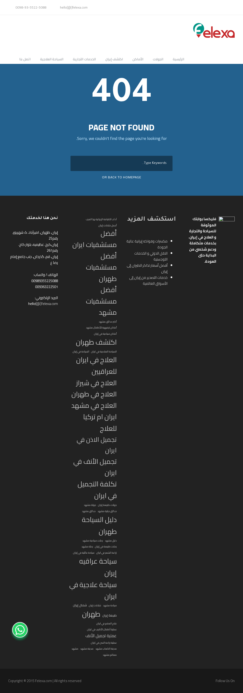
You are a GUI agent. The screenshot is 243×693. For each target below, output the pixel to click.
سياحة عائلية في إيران (83, 553)
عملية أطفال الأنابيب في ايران (102, 629)
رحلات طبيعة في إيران (106, 546)
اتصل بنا (25, 59)
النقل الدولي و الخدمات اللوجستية (151, 256)
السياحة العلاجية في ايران (104, 351)
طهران (91, 614)
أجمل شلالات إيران (107, 225)
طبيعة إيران (109, 615)
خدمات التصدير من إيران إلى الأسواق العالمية (148, 280)
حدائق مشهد (89, 511)
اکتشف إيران (114, 59)
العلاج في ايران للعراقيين (96, 365)
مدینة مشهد (86, 648)
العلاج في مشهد (94, 405)
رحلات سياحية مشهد (92, 540)
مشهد (74, 648)
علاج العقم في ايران (106, 623)
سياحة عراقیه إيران (98, 567)
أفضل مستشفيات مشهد (101, 301)
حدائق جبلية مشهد (107, 511)
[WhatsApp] (20, 630)
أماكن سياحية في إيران (105, 334)
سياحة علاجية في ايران (93, 590)
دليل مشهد (111, 540)
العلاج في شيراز (96, 383)
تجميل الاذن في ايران (97, 445)
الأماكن (137, 59)
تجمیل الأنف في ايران (95, 467)
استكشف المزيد (151, 219)
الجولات (158, 59)
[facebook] (232, 7)
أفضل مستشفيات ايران (94, 239)
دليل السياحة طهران (99, 525)
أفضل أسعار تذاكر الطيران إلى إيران (147, 268)
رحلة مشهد (87, 546)
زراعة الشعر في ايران (106, 553)
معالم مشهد (110, 655)
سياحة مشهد (110, 605)
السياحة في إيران (81, 351)
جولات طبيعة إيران (107, 505)
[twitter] (229, 7)
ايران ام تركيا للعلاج (100, 422)
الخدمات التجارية (84, 59)
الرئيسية (178, 59)
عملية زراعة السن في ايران (104, 643)
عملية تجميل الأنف (101, 635)
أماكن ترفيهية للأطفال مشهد (101, 327)
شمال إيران (80, 605)
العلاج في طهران (94, 394)
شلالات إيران (95, 605)
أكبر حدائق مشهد (108, 321)
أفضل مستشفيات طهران (101, 267)
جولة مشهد (90, 505)
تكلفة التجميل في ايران (97, 490)
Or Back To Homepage (121, 177)
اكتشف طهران (96, 342)
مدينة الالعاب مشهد (106, 648)
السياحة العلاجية (52, 59)
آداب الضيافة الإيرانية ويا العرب (101, 219)
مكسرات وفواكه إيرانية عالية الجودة (147, 244)
